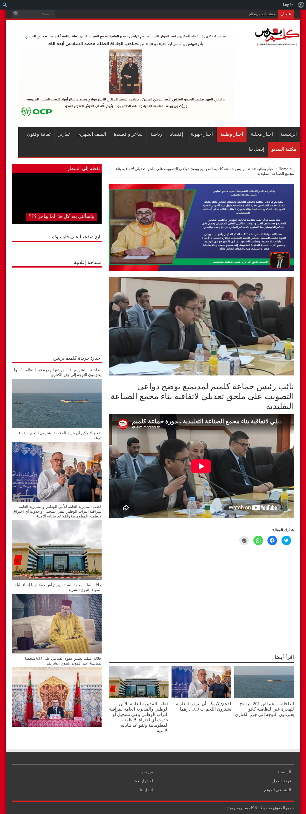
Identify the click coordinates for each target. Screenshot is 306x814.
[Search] (16, 14)
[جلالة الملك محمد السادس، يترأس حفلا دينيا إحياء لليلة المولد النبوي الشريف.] (57, 652)
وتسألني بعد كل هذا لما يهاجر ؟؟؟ (61, 216)
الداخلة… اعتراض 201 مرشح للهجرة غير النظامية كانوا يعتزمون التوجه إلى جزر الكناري (264, 709)
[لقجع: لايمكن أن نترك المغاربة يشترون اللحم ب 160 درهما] (57, 500)
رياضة (156, 134)
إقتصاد (176, 134)
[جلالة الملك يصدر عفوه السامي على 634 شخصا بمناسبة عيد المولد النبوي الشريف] (57, 725)
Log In (288, 4)
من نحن (146, 772)
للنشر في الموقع (277, 790)
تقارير (64, 134)
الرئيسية (288, 134)
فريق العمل (281, 781)
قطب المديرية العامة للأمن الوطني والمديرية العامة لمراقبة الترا (228, 14)
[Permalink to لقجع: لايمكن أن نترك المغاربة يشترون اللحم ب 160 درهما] (201, 696)
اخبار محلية (262, 134)
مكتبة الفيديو (284, 149)
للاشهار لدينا (143, 781)
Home (283, 169)
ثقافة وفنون (39, 134)
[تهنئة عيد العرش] (201, 269)
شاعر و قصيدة (128, 134)
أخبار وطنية (231, 134)
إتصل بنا (256, 149)
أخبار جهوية (202, 134)
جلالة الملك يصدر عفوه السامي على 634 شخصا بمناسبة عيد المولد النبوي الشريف (63, 660)
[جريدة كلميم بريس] (276, 43)
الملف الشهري (91, 134)
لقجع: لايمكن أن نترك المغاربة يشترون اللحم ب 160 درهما (203, 706)
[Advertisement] (56, 308)
